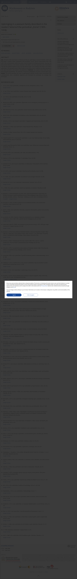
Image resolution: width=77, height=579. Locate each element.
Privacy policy (44, 285)
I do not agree (30, 295)
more (14, 287)
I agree (14, 295)
